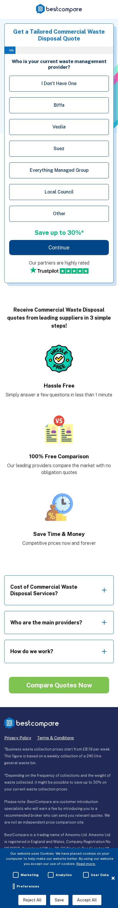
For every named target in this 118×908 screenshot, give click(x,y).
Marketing (30, 875)
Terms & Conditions (55, 737)
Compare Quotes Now (59, 685)
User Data (100, 875)
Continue (59, 248)
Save (59, 900)
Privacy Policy (17, 737)
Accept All (87, 900)
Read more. (86, 864)
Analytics (64, 875)
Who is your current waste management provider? (59, 64)
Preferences (28, 886)
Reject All (32, 900)
